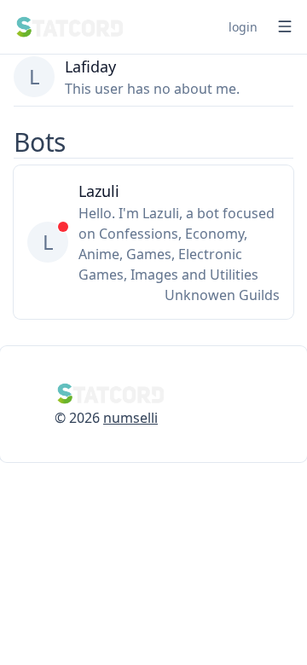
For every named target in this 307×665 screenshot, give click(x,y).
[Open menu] (284, 26)
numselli (130, 417)
